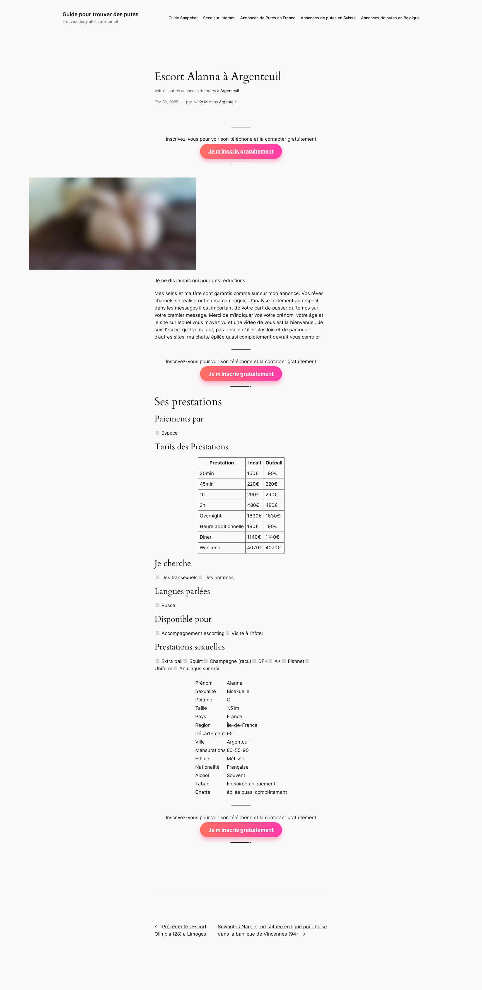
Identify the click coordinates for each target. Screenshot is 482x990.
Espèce (169, 433)
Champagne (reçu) (229, 661)
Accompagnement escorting (192, 633)
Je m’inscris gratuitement (241, 151)
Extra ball (171, 661)
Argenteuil (229, 90)
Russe (167, 605)
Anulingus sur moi (198, 668)
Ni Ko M (201, 101)
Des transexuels (178, 577)
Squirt (195, 661)
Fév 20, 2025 (167, 101)
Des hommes (218, 577)
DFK (262, 661)
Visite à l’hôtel (246, 633)
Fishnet (295, 661)
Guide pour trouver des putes (100, 14)
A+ (277, 661)
